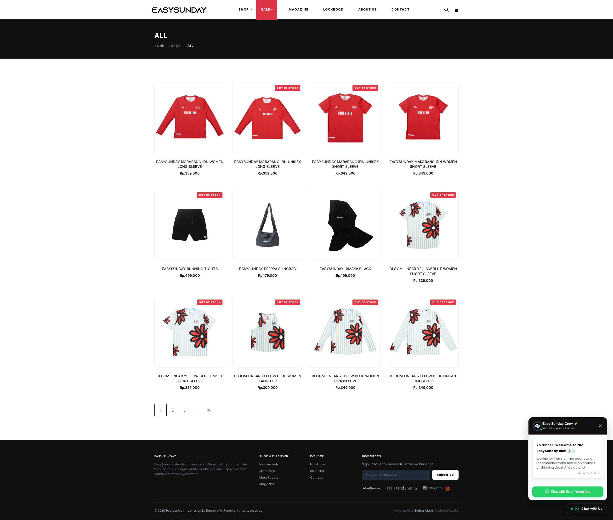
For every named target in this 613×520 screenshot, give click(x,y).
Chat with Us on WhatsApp (570, 491)
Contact (400, 9)
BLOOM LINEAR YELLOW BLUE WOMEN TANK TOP (267, 378)
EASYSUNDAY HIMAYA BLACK (345, 269)
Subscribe (445, 475)
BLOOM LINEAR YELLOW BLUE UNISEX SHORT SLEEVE (189, 378)
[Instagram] (433, 488)
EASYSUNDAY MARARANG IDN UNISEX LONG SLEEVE (267, 164)
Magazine (299, 9)
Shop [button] (244, 9)
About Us (367, 9)
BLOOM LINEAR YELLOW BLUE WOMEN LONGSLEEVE (345, 378)
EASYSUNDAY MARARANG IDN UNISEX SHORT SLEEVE (345, 164)
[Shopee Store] (447, 488)
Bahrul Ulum (424, 511)
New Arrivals (268, 464)
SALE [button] (265, 9)
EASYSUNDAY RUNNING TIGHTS (190, 269)
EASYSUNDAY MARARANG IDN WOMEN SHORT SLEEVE (423, 164)
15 (208, 410)
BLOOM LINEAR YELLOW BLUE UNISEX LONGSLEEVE (423, 378)
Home (159, 46)
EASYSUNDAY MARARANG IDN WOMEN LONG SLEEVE (190, 164)
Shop (175, 46)
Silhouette (267, 471)
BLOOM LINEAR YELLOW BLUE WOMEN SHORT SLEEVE (423, 271)
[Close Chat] (600, 426)
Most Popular (269, 477)
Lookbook (333, 9)
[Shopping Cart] (456, 9)
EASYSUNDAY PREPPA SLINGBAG (267, 269)
